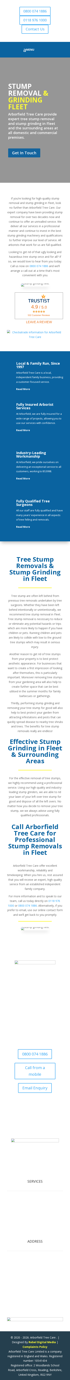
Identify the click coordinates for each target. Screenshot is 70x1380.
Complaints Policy (35, 1347)
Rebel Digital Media (42, 1342)
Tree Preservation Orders (35, 1231)
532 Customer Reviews (39, 315)
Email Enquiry (34, 1088)
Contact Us (35, 29)
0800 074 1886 (35, 11)
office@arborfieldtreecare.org (33, 1130)
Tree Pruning (35, 1217)
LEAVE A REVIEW (39, 322)
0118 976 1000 (35, 20)
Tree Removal (35, 1203)
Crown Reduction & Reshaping (35, 1208)
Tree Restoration (35, 1226)
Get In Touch (24, 152)
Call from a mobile (35, 1071)
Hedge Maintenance (35, 1213)
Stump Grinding (35, 1222)
